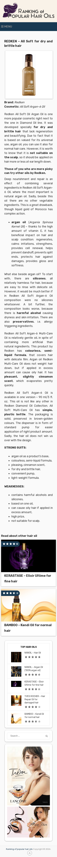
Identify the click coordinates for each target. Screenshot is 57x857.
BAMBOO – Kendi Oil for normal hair (28, 628)
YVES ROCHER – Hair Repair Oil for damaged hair (35, 699)
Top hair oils (28, 647)
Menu (8, 26)
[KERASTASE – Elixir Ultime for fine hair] (28, 556)
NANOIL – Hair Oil (33, 652)
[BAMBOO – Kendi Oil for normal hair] (28, 605)
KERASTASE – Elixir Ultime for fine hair (27, 578)
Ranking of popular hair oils (19, 849)
